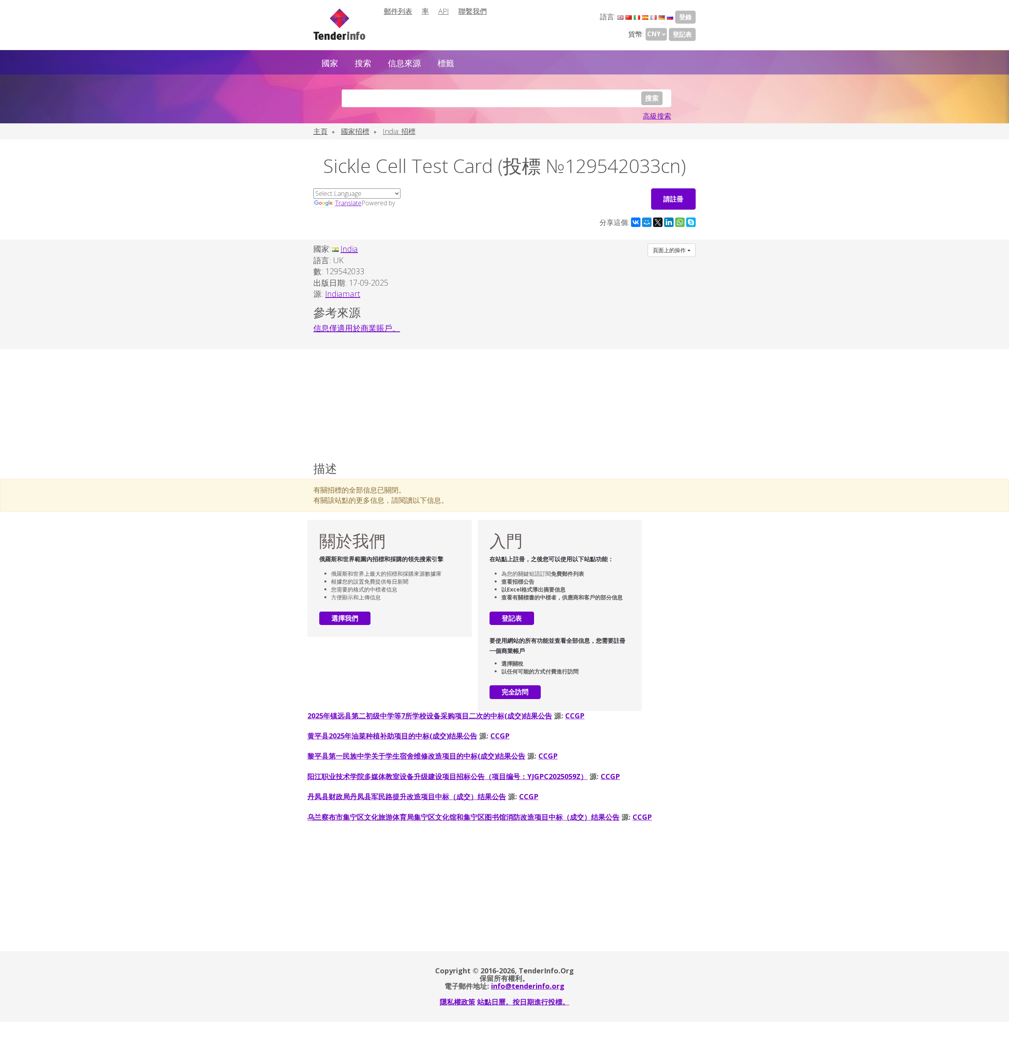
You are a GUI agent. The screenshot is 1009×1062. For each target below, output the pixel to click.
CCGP (575, 715)
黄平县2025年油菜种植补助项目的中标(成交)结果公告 (392, 735)
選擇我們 (344, 618)
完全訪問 (515, 691)
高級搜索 (657, 116)
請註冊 (673, 198)
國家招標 (355, 131)
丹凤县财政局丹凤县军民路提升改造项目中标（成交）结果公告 (406, 796)
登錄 (685, 17)
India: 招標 (399, 131)
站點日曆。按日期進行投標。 (523, 1001)
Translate (348, 203)
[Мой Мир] (647, 222)
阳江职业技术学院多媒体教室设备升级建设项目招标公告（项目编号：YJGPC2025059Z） (447, 776)
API (443, 11)
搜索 (363, 63)
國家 (330, 63)
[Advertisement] (504, 403)
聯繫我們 (472, 11)
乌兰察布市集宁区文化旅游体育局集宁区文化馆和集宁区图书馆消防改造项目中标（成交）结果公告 (463, 817)
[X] (658, 222)
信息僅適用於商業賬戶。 (356, 328)
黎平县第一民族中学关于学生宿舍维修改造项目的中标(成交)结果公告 (416, 756)
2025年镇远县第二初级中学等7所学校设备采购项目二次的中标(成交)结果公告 (429, 715)
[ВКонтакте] (635, 222)
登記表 (682, 34)
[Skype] (691, 222)
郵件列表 (398, 11)
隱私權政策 (457, 1001)
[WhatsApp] (680, 222)
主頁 (320, 131)
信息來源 (404, 63)
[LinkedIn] (669, 222)
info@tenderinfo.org (527, 986)
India (349, 249)
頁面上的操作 (670, 250)
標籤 (445, 63)
